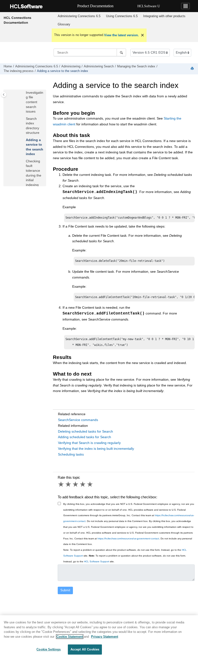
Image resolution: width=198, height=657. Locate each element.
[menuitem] (79, 16)
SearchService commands (78, 420)
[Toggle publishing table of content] (3, 94)
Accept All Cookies (85, 649)
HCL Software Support (96, 561)
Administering (70, 66)
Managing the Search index (136, 66)
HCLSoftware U (148, 6)
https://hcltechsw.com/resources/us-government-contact (128, 538)
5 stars (90, 484)
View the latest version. (121, 35)
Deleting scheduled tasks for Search (85, 431)
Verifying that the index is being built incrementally (96, 448)
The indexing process (19, 71)
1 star (61, 484)
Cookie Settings (48, 649)
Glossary (64, 24)
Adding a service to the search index (62, 71)
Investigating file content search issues (34, 102)
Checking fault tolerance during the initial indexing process (33, 175)
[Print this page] (192, 68)
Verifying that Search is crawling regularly (89, 443)
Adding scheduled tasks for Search (84, 437)
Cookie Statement (70, 636)
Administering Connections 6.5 (79, 16)
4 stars (83, 484)
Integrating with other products (164, 16)
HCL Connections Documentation (17, 20)
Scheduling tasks (71, 454)
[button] (24, 92)
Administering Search (99, 66)
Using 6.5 (122, 16)
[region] (99, 636)
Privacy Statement (104, 636)
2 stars (68, 484)
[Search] (121, 52)
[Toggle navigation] (185, 6)
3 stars (75, 484)
